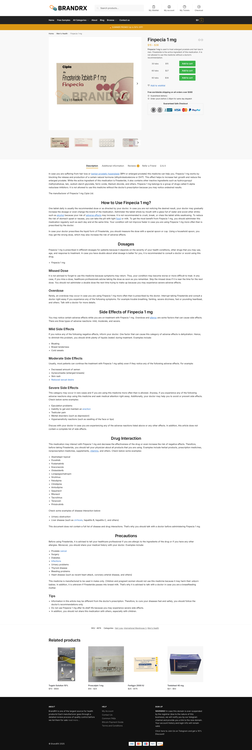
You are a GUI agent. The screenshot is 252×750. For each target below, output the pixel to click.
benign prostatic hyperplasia (105, 173)
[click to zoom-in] (95, 83)
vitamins (94, 451)
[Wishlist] (80, 650)
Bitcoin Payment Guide (112, 722)
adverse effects (93, 215)
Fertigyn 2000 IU (136, 685)
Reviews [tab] (133, 165)
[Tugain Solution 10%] (66, 664)
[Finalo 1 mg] (202, 40)
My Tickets (184, 10)
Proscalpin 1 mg (95, 685)
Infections (56, 561)
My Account (107, 711)
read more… (74, 720)
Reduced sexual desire (62, 379)
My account (169, 10)
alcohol (60, 215)
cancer (63, 551)
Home (51, 33)
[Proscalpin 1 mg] (106, 664)
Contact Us (107, 715)
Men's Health (62, 33)
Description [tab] (92, 165)
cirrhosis (78, 520)
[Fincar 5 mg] (199, 40)
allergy (153, 317)
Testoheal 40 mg (175, 685)
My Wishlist (154, 10)
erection (87, 409)
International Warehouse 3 (135, 628)
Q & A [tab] (163, 165)
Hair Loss (119, 628)
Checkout (199, 10)
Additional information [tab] (113, 165)
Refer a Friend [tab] (149, 165)
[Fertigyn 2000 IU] (146, 664)
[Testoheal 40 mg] (185, 664)
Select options (66, 694)
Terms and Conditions (112, 725)
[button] (199, 20)
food (118, 218)
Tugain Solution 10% (58, 685)
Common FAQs (109, 718)
